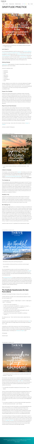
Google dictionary (5, 64)
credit (5, 80)
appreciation (6, 75)
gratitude (19, 172)
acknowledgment (7, 79)
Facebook (3, 124)
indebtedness (6, 76)
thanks (5, 73)
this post (29, 270)
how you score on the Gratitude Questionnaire (13, 176)
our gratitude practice (23, 56)
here (29, 321)
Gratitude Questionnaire (8, 277)
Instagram (27, 123)
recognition (6, 77)
